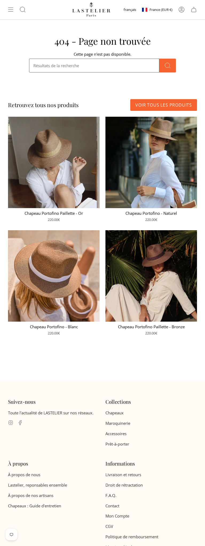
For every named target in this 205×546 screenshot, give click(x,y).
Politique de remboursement (131, 536)
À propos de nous (24, 474)
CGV (109, 526)
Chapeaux (114, 412)
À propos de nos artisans (30, 495)
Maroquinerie (117, 423)
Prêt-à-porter (117, 444)
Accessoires (116, 433)
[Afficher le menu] (10, 10)
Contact (112, 505)
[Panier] (194, 10)
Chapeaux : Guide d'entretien (34, 505)
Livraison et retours (123, 474)
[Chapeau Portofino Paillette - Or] (54, 162)
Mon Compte (117, 516)
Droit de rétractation (124, 485)
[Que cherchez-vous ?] (167, 65)
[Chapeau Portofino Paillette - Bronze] (151, 276)
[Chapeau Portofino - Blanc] (54, 276)
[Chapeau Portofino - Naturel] (151, 162)
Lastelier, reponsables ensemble (37, 485)
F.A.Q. (110, 495)
